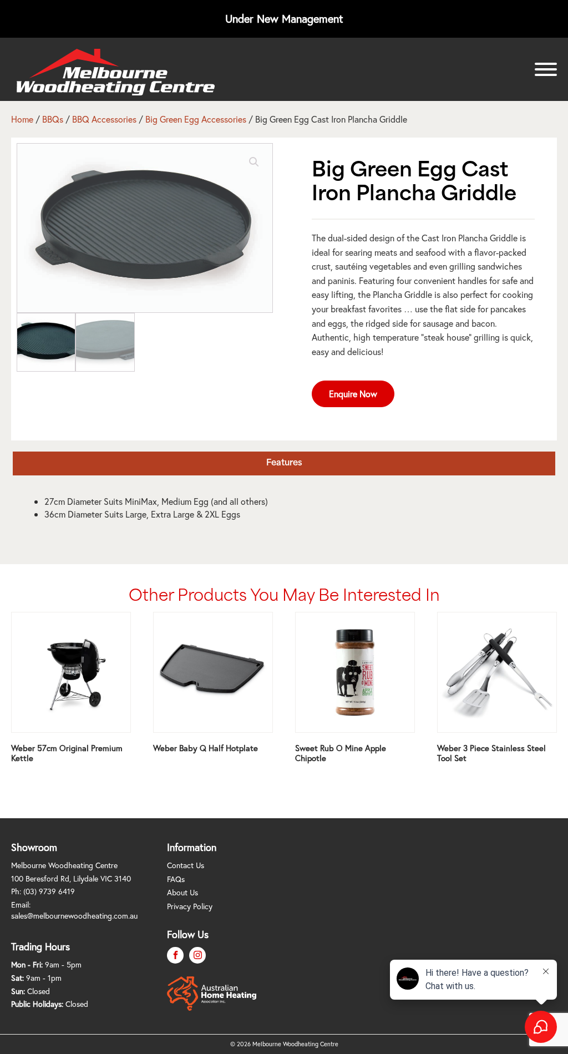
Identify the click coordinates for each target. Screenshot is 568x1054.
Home (22, 119)
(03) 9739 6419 (49, 891)
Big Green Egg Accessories (195, 119)
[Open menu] (546, 69)
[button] (254, 162)
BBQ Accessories (104, 119)
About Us (182, 892)
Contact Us (185, 865)
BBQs (52, 119)
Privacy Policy (189, 906)
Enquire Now (353, 393)
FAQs (176, 879)
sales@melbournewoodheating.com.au (74, 915)
